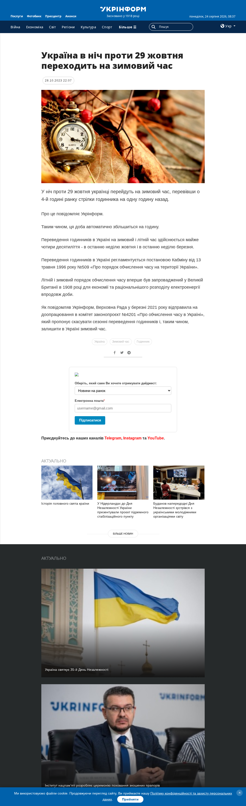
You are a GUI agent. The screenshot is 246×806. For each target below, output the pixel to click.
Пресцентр (53, 16)
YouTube (156, 438)
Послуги (17, 16)
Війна (15, 27)
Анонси (70, 16)
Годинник (143, 341)
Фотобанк (34, 16)
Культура (88, 27)
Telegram (113, 438)
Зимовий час (120, 341)
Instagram (132, 438)
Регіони (68, 27)
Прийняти (130, 799)
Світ (52, 27)
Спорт (107, 27)
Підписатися (90, 420)
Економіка (34, 27)
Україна (99, 341)
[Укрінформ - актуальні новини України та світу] (123, 8)
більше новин (123, 533)
